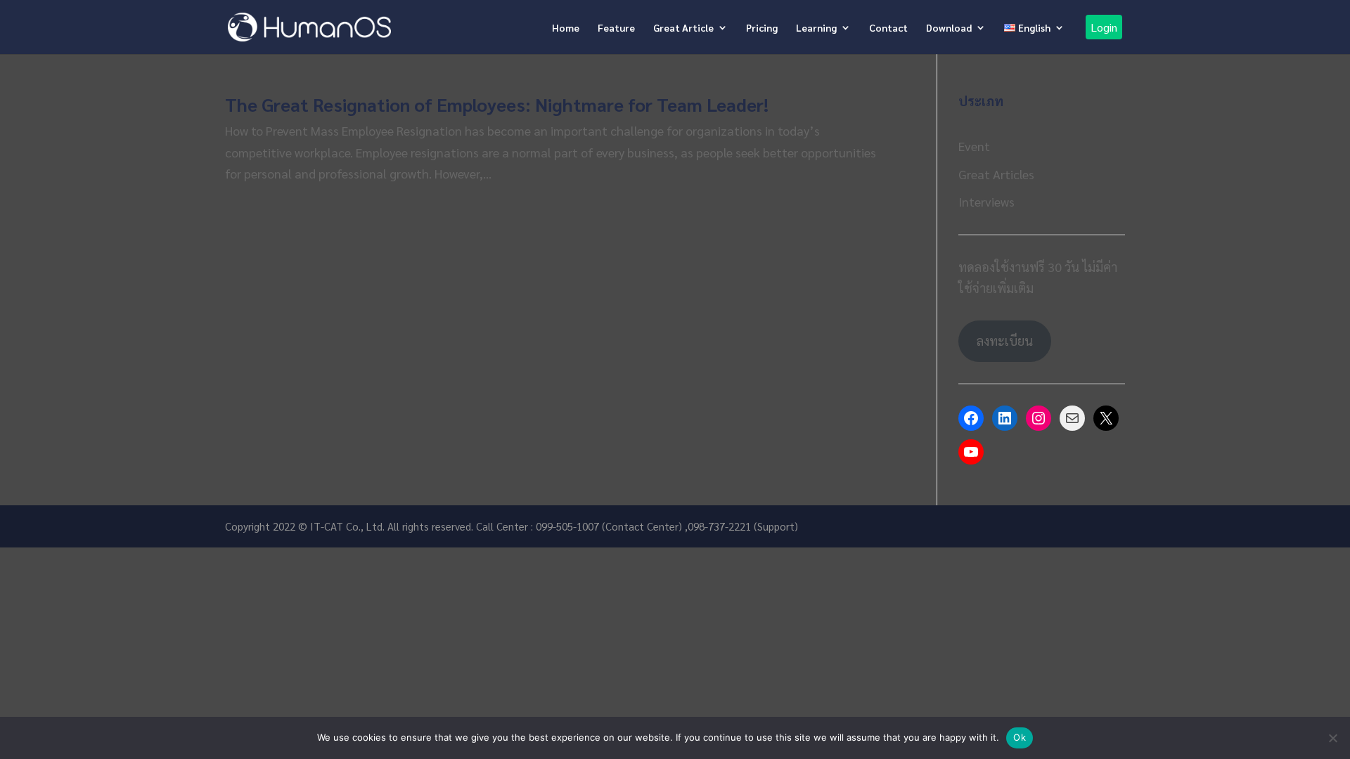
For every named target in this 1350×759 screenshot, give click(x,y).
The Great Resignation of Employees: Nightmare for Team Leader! (497, 104)
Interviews (986, 201)
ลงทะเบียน (1005, 340)
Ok (1019, 737)
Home (565, 28)
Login (1104, 27)
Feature (616, 28)
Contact (888, 28)
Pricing (762, 28)
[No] (1332, 738)
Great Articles (996, 174)
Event (974, 146)
